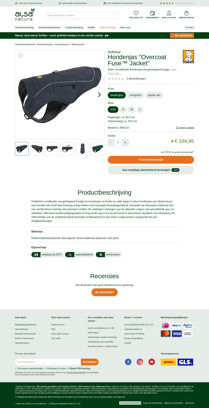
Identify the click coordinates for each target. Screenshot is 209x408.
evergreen (135, 95)
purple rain (154, 95)
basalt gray (116, 95)
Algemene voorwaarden (173, 403)
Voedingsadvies (22, 343)
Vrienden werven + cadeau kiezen (103, 346)
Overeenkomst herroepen (130, 403)
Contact (189, 27)
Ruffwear (114, 52)
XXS (113, 109)
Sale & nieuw (107, 27)
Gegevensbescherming (76, 372)
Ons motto (55, 338)
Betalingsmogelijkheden (26, 325)
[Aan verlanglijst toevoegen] (20, 55)
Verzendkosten (21, 329)
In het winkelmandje (151, 159)
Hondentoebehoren (49, 27)
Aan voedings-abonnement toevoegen (150, 170)
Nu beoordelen (104, 292)
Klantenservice (58, 325)
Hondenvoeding (24, 27)
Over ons (125, 27)
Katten (91, 27)
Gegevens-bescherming (152, 403)
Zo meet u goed (185, 127)
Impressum (189, 403)
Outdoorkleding (74, 27)
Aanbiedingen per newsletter (100, 342)
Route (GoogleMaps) (133, 338)
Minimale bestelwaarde (25, 334)
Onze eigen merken (60, 334)
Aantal (111, 135)
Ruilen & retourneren (24, 338)
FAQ (53, 329)
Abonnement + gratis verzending (102, 337)
